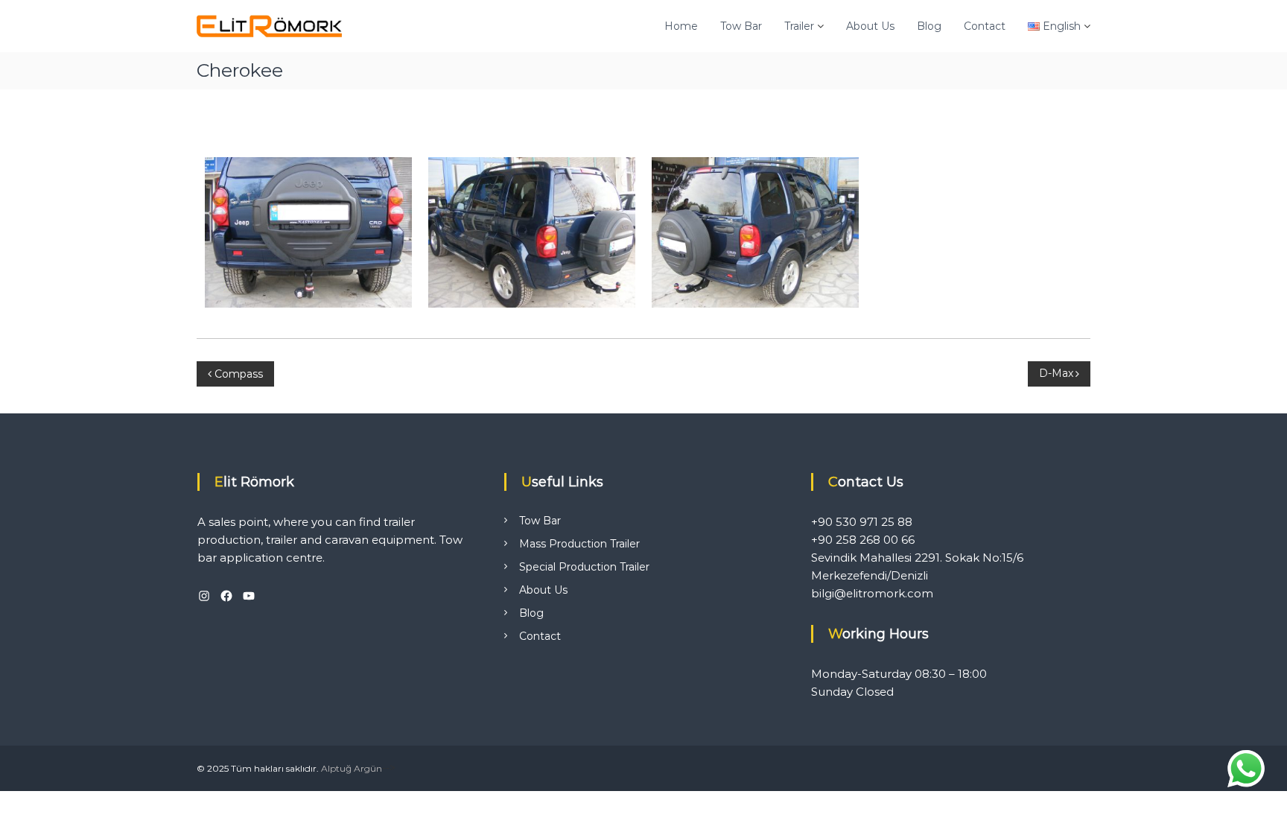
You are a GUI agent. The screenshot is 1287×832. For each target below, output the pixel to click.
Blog (929, 26)
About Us (870, 26)
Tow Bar (741, 26)
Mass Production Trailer (579, 543)
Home (681, 26)
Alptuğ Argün (351, 768)
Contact (984, 26)
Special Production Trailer (584, 567)
